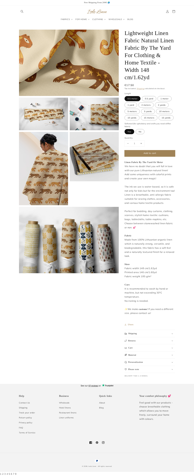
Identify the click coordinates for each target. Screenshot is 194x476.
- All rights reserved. (104, 466)
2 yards (162, 105)
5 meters (132, 111)
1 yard (131, 105)
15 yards (166, 117)
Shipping (140, 88)
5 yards (148, 111)
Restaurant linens (68, 412)
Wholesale (64, 402)
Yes (129, 131)
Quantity (129, 138)
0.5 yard (149, 98)
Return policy (25, 417)
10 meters (164, 111)
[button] (22, 11)
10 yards (132, 117)
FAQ (21, 427)
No (140, 131)
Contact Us (24, 402)
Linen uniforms (66, 417)
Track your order (27, 412)
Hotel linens (65, 407)
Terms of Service (27, 432)
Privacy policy (25, 422)
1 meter (164, 98)
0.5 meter (132, 98)
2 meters (146, 105)
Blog (101, 407)
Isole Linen (92, 466)
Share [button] (131, 324)
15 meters (149, 117)
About (102, 402)
